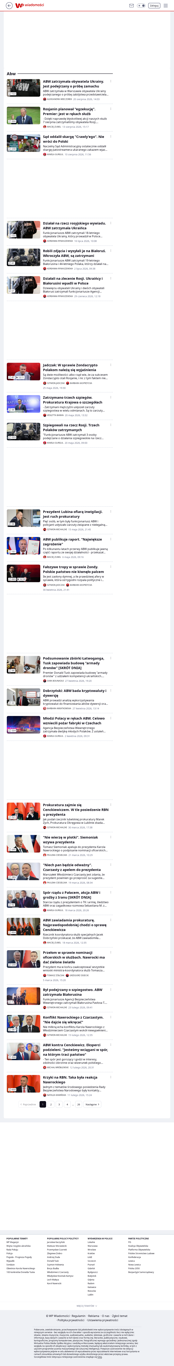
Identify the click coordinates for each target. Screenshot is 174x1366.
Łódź (90, 1257)
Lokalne (91, 1242)
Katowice (92, 1287)
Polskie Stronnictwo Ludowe (141, 1253)
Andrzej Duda (53, 1257)
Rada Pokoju (12, 1249)
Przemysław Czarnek (57, 1249)
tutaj (100, 1356)
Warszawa (93, 1245)
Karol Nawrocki (54, 1283)
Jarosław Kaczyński (56, 1242)
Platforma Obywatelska (139, 1249)
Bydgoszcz (93, 1272)
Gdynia (91, 1279)
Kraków (91, 1253)
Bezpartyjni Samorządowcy (141, 1272)
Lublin (90, 1294)
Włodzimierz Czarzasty (58, 1272)
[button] (141, 6)
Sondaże (10, 1264)
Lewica (131, 1260)
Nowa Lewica (134, 1264)
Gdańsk (91, 1268)
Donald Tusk (53, 1260)
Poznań (91, 1264)
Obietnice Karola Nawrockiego (20, 1268)
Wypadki (10, 1260)
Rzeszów (92, 1290)
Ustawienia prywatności (102, 1320)
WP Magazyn (12, 1242)
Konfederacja (134, 1257)
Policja (9, 1253)
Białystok (92, 1275)
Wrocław (92, 1249)
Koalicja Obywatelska (138, 1245)
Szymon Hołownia (55, 1264)
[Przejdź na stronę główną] (9, 8)
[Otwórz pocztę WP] (131, 5)
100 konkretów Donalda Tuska (20, 1272)
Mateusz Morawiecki (57, 1245)
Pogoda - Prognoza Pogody (19, 1257)
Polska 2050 (134, 1268)
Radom (91, 1283)
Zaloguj (154, 5)
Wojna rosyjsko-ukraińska (18, 1245)
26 (78, 1104)
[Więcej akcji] (111, 81)
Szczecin (92, 1260)
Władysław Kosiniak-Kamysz (60, 1275)
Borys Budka (53, 1268)
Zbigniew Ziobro (54, 1253)
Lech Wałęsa (53, 1279)
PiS (129, 1242)
